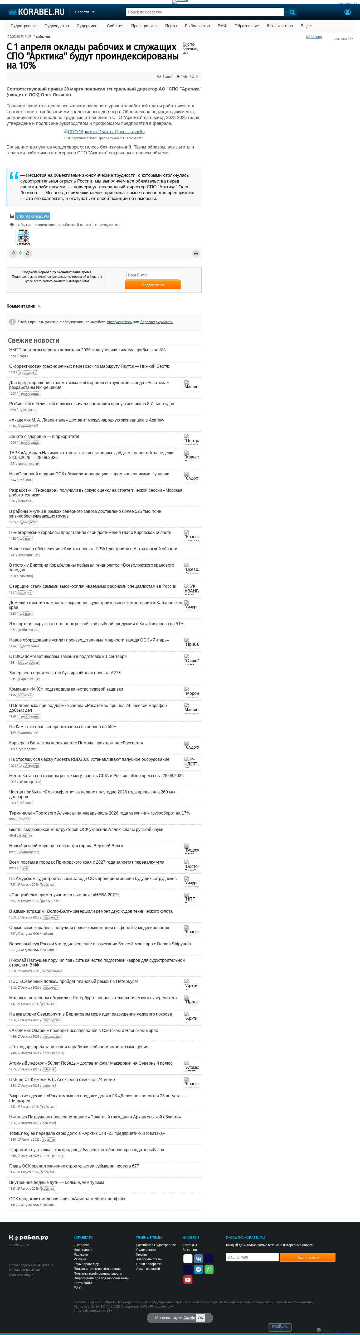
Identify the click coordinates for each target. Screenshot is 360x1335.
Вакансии (190, 1250)
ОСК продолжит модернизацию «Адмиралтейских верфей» (67, 1199)
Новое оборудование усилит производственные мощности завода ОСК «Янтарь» (89, 640)
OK (200, 1318)
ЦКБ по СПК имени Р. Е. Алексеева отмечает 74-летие (62, 1079)
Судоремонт (88, 26)
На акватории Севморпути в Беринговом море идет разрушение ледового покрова (90, 1014)
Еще (305, 26)
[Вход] (347, 12)
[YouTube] (188, 1279)
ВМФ (222, 26)
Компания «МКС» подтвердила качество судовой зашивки (66, 689)
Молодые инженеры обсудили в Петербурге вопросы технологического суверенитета (93, 998)
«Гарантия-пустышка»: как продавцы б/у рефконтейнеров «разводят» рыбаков (86, 1149)
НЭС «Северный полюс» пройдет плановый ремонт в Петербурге (74, 981)
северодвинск (107, 224)
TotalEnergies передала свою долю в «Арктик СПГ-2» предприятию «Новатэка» (87, 1133)
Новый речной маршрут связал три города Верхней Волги (66, 846)
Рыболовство (197, 26)
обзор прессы (30, 782)
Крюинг (141, 1254)
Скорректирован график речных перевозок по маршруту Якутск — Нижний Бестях (89, 366)
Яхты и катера (280, 26)
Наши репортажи (149, 1264)
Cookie (189, 1317)
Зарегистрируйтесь (156, 322)
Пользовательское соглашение (97, 1269)
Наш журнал (83, 1250)
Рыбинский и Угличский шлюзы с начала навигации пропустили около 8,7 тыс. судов (91, 403)
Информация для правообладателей (102, 1278)
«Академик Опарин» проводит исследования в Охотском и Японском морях (83, 1030)
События (115, 26)
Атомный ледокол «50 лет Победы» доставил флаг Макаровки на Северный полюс (90, 1063)
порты (24, 356)
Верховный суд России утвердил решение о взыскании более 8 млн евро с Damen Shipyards (100, 944)
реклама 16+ (347, 4)
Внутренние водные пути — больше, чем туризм (56, 1182)
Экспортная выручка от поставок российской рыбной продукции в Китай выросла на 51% (96, 623)
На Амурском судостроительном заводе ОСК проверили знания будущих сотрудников (93, 878)
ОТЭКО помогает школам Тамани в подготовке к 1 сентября (68, 656)
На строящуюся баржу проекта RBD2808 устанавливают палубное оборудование (89, 759)
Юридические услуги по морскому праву (27, 1272)
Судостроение (24, 26)
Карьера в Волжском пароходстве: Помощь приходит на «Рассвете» (76, 743)
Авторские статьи (149, 1259)
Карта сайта (83, 1283)
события (43, 37)
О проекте (81, 1245)
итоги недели (28, 464)
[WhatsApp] (209, 1269)
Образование (247, 26)
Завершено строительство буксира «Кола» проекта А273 (65, 673)
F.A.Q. (78, 1288)
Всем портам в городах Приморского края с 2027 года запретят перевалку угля (86, 862)
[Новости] (23, 237)
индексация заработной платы (63, 224)
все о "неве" (51, 901)
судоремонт (51, 917)
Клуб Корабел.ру (86, 1264)
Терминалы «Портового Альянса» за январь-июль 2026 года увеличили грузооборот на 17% (99, 813)
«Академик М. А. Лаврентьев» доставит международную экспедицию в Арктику (86, 420)
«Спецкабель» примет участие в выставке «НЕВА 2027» (64, 895)
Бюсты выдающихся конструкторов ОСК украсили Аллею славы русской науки (86, 829)
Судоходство (57, 26)
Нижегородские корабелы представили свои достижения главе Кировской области (90, 532)
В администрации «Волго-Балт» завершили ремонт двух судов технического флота (91, 911)
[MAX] (188, 1269)
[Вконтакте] (198, 1258)
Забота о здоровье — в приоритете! (44, 436)
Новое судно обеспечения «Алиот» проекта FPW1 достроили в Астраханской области (93, 549)
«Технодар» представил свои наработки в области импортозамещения (78, 1047)
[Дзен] (188, 1258)
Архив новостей (148, 1269)
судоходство (28, 372)
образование (52, 971)
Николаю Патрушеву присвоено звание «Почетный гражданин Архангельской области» (95, 1117)
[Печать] (196, 253)
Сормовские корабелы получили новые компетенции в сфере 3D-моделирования (89, 927)
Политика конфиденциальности (98, 1273)
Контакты (190, 1245)
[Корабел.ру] (28, 1238)
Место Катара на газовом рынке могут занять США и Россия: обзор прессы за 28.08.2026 (96, 775)
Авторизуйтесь (119, 322)
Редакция (81, 1254)
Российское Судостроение (156, 1245)
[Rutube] (209, 1258)
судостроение (29, 555)
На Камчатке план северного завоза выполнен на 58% (62, 726)
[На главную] (36, 11)
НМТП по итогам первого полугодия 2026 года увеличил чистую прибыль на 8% (87, 350)
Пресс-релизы (144, 26)
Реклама (80, 1259)
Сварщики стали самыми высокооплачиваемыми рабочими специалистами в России (92, 586)
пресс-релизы (30, 393)
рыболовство (28, 630)
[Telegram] (198, 1269)
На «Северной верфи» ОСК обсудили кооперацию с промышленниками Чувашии (89, 474)
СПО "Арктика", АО (32, 216)
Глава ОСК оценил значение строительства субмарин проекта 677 (74, 1166)
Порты (171, 26)
